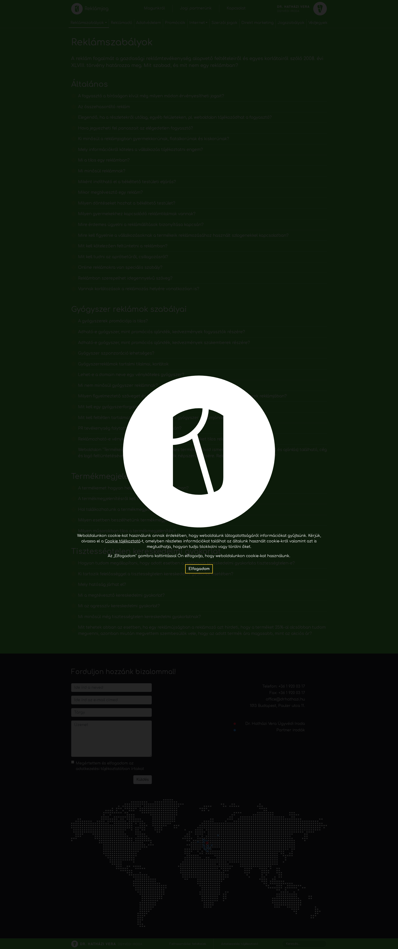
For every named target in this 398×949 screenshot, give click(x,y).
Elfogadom (199, 569)
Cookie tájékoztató (122, 541)
